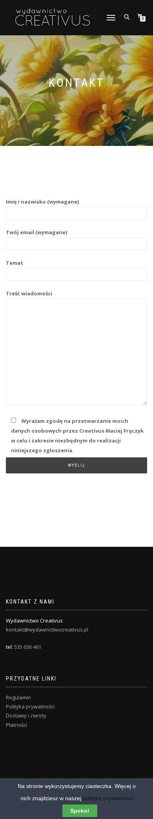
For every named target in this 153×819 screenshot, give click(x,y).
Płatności (16, 724)
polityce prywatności (108, 798)
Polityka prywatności (30, 706)
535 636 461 (27, 646)
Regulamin (18, 697)
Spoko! (79, 811)
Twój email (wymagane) (36, 232)
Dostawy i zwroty (26, 715)
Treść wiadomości (29, 293)
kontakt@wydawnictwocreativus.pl (47, 629)
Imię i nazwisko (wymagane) (42, 201)
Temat (14, 262)
